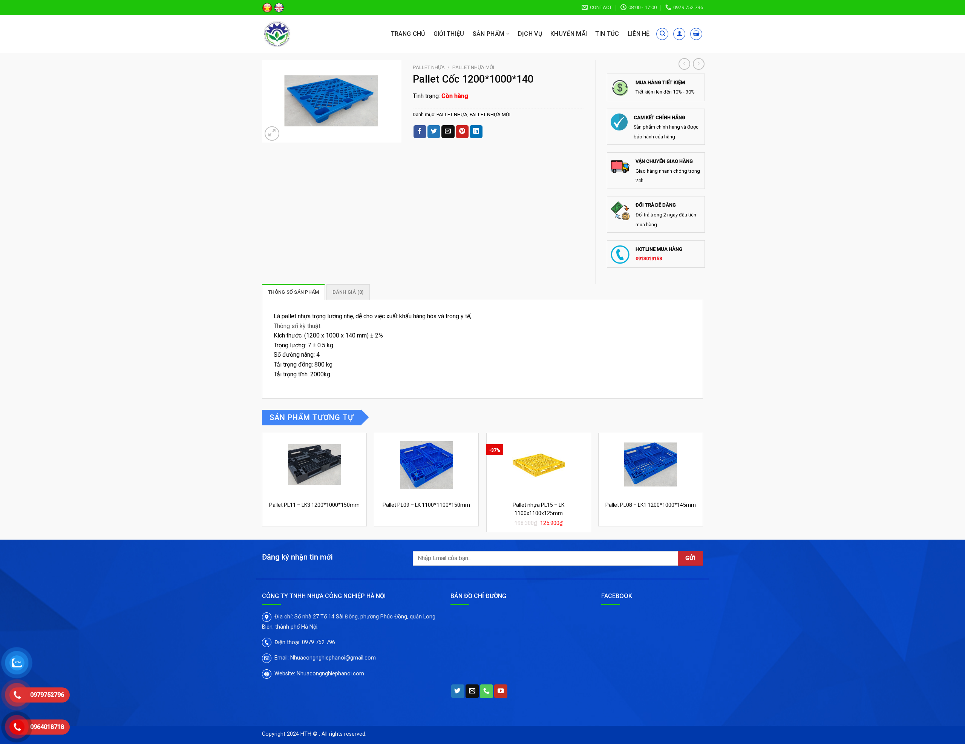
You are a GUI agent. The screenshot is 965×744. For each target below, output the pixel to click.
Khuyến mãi (568, 33)
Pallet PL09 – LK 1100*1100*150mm (426, 505)
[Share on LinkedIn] (476, 131)
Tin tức (607, 33)
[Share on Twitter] (433, 131)
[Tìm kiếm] (662, 34)
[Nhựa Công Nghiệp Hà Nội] (297, 34)
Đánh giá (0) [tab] (348, 292)
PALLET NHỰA (429, 67)
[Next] (702, 485)
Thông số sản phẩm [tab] (293, 292)
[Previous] (262, 485)
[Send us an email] (472, 691)
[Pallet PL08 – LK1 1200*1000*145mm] (651, 465)
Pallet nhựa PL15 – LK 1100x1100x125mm (538, 509)
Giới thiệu (448, 33)
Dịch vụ (530, 33)
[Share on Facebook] (420, 131)
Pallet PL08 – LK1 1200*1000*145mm (650, 505)
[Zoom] (272, 133)
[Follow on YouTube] (500, 691)
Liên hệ (639, 33)
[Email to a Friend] (447, 131)
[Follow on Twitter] (457, 691)
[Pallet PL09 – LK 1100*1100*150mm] (426, 465)
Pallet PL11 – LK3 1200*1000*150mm (314, 505)
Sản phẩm (489, 33)
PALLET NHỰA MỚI (473, 67)
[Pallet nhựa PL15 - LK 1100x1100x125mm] (539, 465)
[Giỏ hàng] (696, 34)
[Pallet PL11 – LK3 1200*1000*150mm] (314, 465)
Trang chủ (408, 33)
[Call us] (486, 691)
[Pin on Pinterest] (462, 131)
